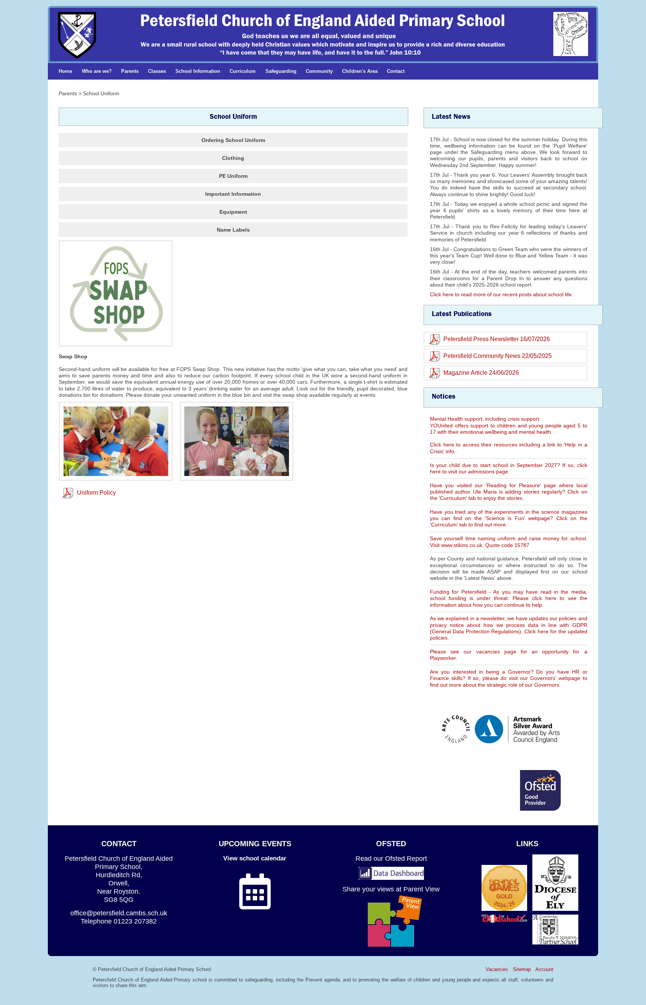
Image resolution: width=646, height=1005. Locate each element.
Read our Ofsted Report (391, 858)
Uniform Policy (96, 492)
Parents (130, 71)
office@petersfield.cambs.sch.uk (118, 913)
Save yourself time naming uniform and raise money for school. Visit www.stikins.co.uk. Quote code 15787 (508, 541)
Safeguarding (280, 71)
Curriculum (243, 71)
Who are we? (97, 71)
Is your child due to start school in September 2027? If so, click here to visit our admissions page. (508, 468)
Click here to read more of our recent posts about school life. (501, 294)
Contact (395, 71)
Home (65, 71)
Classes (157, 71)
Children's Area (360, 71)
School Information (197, 71)
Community (319, 71)
